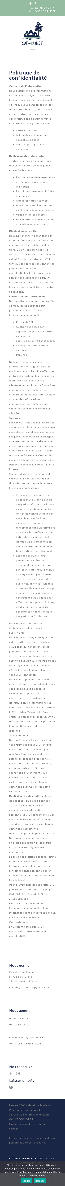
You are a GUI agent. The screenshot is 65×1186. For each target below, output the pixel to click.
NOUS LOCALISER (44, 11)
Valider (26, 1180)
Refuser (39, 1180)
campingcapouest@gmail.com (29, 987)
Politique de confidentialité (26, 1109)
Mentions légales (38, 1105)
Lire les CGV (17, 1105)
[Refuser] (60, 1173)
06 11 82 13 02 (19, 1024)
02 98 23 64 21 (45, 8)
